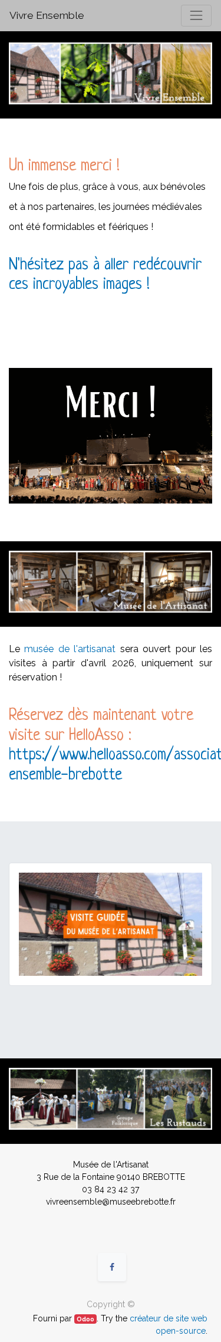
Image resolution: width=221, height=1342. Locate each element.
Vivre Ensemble (46, 15)
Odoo (85, 1319)
